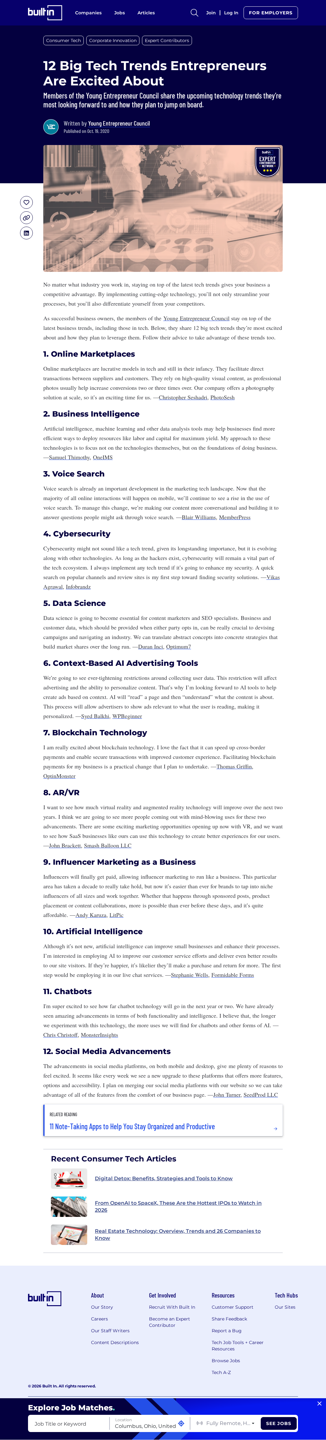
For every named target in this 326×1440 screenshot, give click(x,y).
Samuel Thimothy (69, 457)
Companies (88, 13)
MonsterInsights (99, 1034)
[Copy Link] (26, 217)
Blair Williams (199, 517)
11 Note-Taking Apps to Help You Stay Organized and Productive (132, 1126)
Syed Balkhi (95, 716)
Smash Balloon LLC (107, 845)
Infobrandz (78, 586)
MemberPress (235, 517)
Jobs (119, 13)
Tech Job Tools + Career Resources (238, 1346)
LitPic (117, 915)
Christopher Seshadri (183, 397)
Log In (231, 13)
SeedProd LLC (261, 1094)
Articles (146, 13)
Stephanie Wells (189, 974)
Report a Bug (227, 1331)
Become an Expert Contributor (169, 1322)
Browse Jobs (226, 1361)
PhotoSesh (222, 397)
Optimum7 (178, 646)
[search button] (194, 12)
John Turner (226, 1094)
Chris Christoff (60, 1034)
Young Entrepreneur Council (119, 123)
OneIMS (103, 457)
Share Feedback (229, 1319)
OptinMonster (59, 776)
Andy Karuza (90, 915)
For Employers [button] (271, 13)
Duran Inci (150, 646)
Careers (99, 1319)
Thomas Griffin (234, 766)
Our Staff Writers (110, 1331)
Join (211, 13)
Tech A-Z (221, 1372)
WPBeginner (127, 716)
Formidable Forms (232, 974)
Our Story (102, 1307)
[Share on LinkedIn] (26, 233)
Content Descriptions (115, 1342)
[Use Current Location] (181, 1423)
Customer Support (232, 1307)
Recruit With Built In (172, 1307)
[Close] (319, 1403)
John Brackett (65, 845)
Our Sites (285, 1307)
